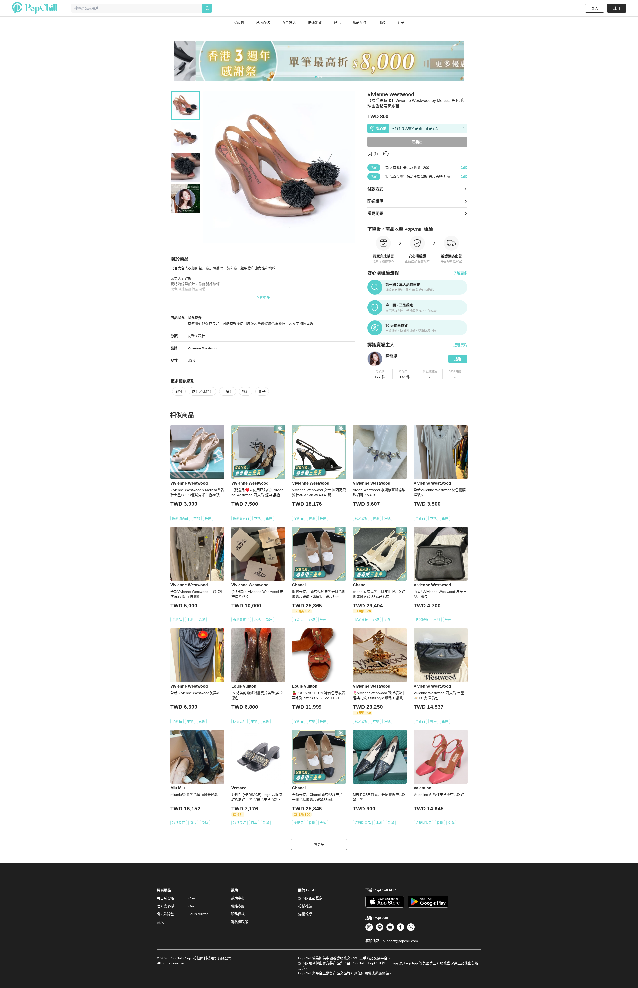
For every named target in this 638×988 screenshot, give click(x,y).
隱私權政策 (239, 922)
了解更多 (460, 273)
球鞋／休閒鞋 (202, 391)
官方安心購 (165, 906)
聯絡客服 (238, 906)
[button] (380, 374)
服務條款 (238, 914)
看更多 (319, 844)
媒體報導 (305, 914)
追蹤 (457, 359)
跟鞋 (201, 336)
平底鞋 (227, 391)
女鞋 (191, 336)
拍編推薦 (305, 906)
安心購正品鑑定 (310, 898)
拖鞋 (245, 391)
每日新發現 (165, 898)
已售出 (417, 142)
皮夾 (160, 922)
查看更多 (263, 297)
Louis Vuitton (198, 914)
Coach (193, 898)
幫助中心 (238, 898)
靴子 (262, 391)
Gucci (192, 906)
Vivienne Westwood (203, 348)
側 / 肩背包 (165, 914)
